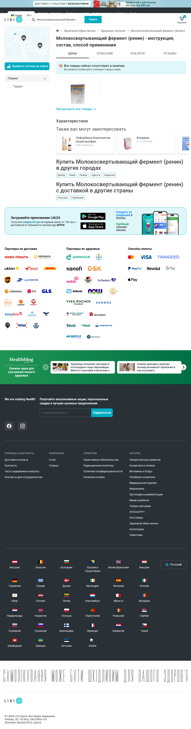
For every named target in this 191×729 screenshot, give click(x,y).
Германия (77, 197)
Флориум (143, 138)
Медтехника (136, 488)
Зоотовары (136, 517)
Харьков (109, 175)
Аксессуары (136, 529)
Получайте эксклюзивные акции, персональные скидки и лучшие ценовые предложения (74, 401)
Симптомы (136, 534)
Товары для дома (140, 506)
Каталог (43, 13)
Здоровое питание (113, 30)
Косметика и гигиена (142, 465)
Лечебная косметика (142, 477)
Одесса (95, 175)
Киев (72, 175)
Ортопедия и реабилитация (146, 494)
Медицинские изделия (143, 482)
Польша (62, 197)
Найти (93, 19)
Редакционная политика (98, 465)
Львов (83, 175)
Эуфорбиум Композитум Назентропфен (93, 139)
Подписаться (102, 412)
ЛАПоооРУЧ (137, 511)
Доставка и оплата (77, 13)
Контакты (57, 13)
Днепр (61, 175)
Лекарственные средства (145, 459)
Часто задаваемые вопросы (109, 13)
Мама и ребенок (139, 500)
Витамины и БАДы (140, 471)
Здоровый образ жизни (80, 30)
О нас (133, 13)
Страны (54, 465)
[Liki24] (13, 700)
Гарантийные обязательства (101, 459)
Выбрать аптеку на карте (30, 66)
